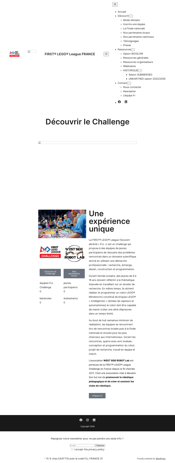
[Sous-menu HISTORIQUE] (140, 70)
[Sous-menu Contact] (129, 83)
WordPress (160, 459)
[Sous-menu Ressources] (133, 49)
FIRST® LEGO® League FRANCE (70, 54)
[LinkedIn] (126, 101)
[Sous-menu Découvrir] (131, 16)
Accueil (122, 11)
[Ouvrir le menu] (106, 54)
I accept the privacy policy (88, 449)
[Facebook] (119, 101)
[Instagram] (87, 420)
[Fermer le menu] (115, 4)
